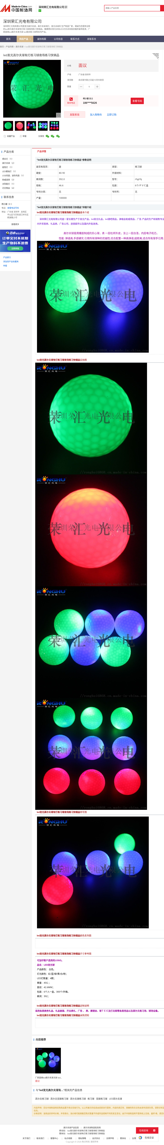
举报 (24, 136)
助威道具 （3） (8, 179)
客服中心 (54, 1138)
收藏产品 (11, 136)
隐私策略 (82, 1138)
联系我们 (40, 1138)
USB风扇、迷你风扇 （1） (13, 175)
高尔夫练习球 (42, 1098)
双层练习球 (101, 1098)
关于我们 (26, 1138)
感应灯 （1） (7, 159)
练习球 (91, 1098)
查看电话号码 (13, 208)
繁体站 (123, 1138)
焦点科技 (86, 1141)
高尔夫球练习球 (78, 1098)
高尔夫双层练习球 (59, 1098)
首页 (2, 46)
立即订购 (111, 114)
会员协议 (96, 1138)
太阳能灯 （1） (8, 184)
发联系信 (74, 114)
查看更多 (15, 224)
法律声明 (110, 1138)
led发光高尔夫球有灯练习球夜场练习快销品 (86, 1130)
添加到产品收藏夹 (11, 261)
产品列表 (10, 46)
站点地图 (68, 1138)
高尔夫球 (19, 46)
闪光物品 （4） (8, 188)
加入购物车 (96, 114)
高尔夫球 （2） (8, 163)
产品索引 (7, 257)
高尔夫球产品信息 (71, 1127)
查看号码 (137, 100)
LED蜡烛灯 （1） (9, 171)
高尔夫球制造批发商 (92, 1127)
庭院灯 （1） (7, 167)
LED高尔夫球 (115, 1098)
